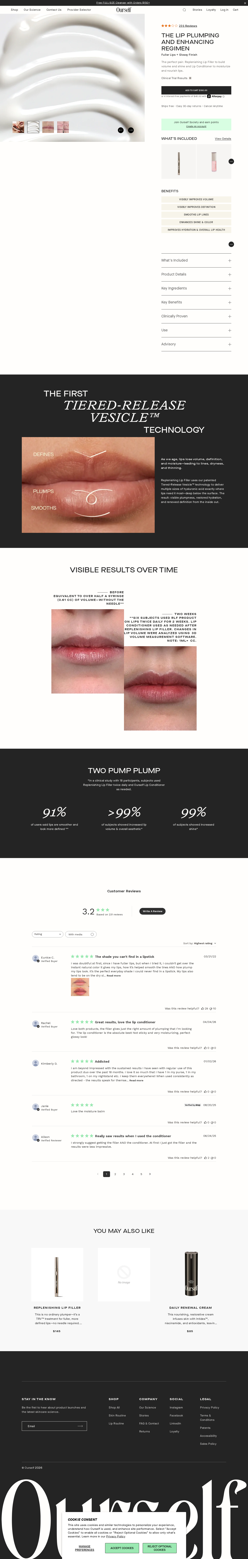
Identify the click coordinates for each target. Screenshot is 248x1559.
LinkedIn (175, 1423)
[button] (18, 127)
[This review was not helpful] (211, 1008)
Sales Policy (208, 1444)
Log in (224, 10)
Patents (205, 1428)
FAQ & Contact (149, 1423)
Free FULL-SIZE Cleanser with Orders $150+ (123, 3)
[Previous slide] (121, 130)
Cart (235, 10)
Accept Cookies (122, 1548)
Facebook (176, 1415)
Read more (114, 975)
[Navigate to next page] (150, 1174)
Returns (144, 1431)
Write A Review (152, 911)
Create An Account (196, 126)
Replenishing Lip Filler (57, 1308)
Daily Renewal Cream (190, 1308)
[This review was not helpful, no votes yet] (212, 1048)
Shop (14, 10)
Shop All (114, 1407)
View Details (223, 138)
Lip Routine (116, 1423)
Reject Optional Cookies (160, 1548)
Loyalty (211, 10)
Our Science (32, 10)
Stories (197, 10)
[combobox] (47, 934)
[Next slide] (131, 130)
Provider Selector (79, 10)
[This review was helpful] (202, 1008)
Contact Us (54, 10)
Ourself (29, 1468)
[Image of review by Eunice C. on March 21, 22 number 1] (80, 987)
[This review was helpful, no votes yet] (205, 1048)
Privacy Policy (115, 1536)
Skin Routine (117, 1415)
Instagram (176, 1407)
